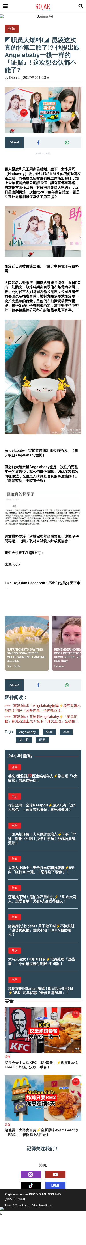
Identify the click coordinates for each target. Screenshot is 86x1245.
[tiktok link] (31, 1185)
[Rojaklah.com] (48, 6)
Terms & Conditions (16, 1205)
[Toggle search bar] (80, 6)
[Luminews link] (55, 1185)
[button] (38, 142)
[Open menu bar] (5, 6)
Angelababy (27, 732)
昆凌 (66, 732)
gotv (16, 564)
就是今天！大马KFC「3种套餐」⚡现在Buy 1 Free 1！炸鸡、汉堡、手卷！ (41, 1065)
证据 (42, 739)
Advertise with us (42, 1205)
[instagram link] (31, 1174)
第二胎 (23, 739)
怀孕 (49, 732)
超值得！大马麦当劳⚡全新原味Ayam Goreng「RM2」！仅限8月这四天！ (41, 1132)
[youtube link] (55, 1174)
